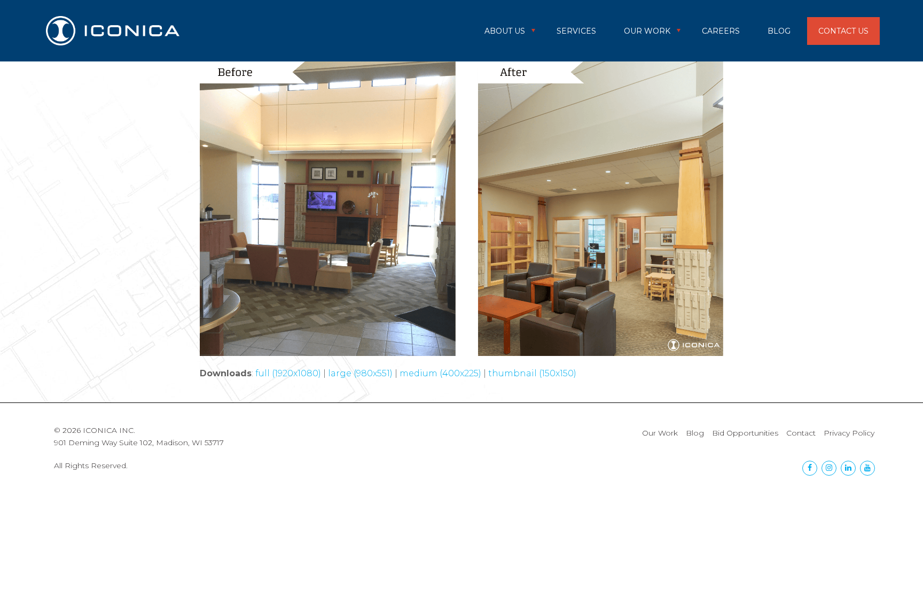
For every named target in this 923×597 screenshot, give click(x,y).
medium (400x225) (440, 373)
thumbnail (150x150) (532, 373)
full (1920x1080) (288, 373)
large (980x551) (360, 373)
